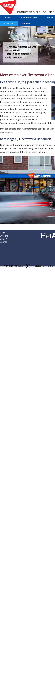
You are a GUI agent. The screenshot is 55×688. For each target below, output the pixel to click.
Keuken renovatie (28, 17)
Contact (26, 23)
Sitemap (3, 242)
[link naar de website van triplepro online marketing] (12, 266)
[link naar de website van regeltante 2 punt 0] (40, 266)
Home (7, 17)
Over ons (8, 23)
